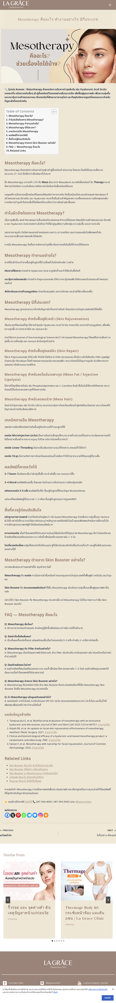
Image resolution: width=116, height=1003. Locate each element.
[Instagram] (40, 815)
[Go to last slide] (8, 900)
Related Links (18, 151)
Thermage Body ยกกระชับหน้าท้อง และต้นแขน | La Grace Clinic (84, 913)
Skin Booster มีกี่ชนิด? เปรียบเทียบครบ (28, 769)
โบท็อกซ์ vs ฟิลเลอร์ (106, 833)
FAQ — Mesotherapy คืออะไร (24, 147)
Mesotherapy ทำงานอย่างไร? (24, 123)
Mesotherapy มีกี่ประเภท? (22, 127)
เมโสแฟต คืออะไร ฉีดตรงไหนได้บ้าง (26, 777)
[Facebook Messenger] (34, 815)
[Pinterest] (18, 815)
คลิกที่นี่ (29, 802)
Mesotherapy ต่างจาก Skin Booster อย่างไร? (32, 143)
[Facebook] (7, 815)
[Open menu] (110, 5)
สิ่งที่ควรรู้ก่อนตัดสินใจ (19, 139)
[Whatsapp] (23, 815)
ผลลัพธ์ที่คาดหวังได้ (18, 135)
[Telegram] (29, 815)
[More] (45, 815)
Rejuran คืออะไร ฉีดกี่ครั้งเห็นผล (25, 781)
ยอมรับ (108, 997)
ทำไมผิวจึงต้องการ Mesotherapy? (26, 120)
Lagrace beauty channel (95, 983)
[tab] (52, 941)
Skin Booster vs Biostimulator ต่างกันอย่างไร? (33, 773)
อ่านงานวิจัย (104, 725)
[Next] (108, 900)
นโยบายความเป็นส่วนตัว (98, 989)
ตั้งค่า (55, 992)
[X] (12, 815)
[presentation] (29, 880)
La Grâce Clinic (16, 983)
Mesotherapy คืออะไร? (21, 116)
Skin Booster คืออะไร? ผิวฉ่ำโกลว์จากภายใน (31, 765)
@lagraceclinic (84, 802)
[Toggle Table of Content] (52, 111)
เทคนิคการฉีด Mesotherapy (23, 131)
